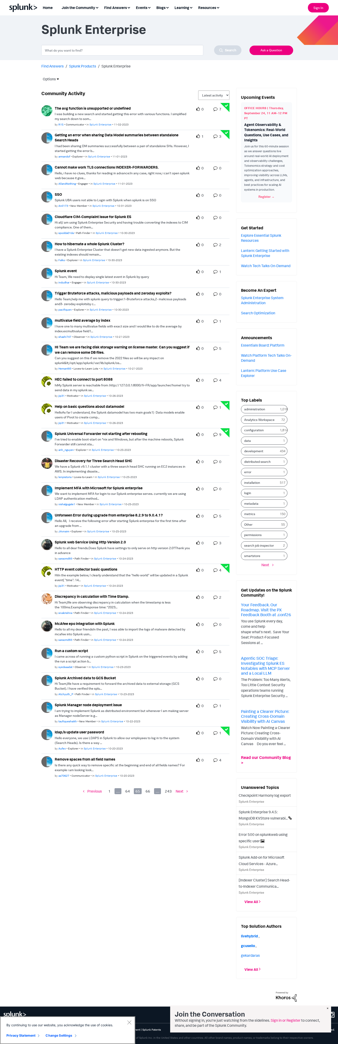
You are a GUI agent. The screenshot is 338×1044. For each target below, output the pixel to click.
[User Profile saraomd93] (46, 544)
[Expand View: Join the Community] (97, 7)
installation (252, 482)
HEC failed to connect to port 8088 (84, 379)
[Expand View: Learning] (191, 7)
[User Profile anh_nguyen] (46, 435)
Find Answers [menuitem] (115, 7)
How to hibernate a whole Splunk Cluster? (89, 244)
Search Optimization (258, 313)
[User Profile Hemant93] (46, 349)
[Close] (129, 1022)
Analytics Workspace (259, 420)
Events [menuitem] (141, 7)
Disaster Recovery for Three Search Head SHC (93, 460)
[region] (67, 1030)
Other (248, 524)
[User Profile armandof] (46, 137)
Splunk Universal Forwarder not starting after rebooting (101, 433)
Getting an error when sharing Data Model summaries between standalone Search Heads (116, 138)
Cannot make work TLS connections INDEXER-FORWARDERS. (107, 167)
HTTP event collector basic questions (86, 569)
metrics (249, 514)
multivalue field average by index (82, 320)
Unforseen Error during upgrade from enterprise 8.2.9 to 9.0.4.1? (109, 515)
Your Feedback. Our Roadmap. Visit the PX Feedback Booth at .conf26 (266, 609)
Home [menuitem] (48, 7)
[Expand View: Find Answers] (128, 7)
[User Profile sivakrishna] (46, 598)
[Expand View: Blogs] (167, 7)
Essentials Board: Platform (262, 345)
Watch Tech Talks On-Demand (265, 265)
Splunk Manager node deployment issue (88, 705)
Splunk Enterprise (100, 124)
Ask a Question (271, 50)
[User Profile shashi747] (46, 322)
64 (127, 791)
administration (254, 409)
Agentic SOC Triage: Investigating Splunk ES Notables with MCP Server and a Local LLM (265, 666)
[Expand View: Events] (149, 7)
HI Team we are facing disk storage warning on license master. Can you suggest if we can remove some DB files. (122, 350)
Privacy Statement (20, 1035)
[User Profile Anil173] (46, 196)
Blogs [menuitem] (161, 7)
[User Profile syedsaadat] (46, 652)
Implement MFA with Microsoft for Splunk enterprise (99, 488)
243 (168, 791)
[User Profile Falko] (46, 246)
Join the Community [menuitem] (78, 7)
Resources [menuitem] (207, 7)
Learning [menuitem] (182, 7)
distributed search (257, 462)
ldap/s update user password (79, 732)
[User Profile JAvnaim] (46, 517)
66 (148, 791)
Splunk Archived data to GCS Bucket (85, 678)
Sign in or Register (286, 1020)
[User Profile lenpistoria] (46, 463)
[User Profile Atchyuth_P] (46, 680)
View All (251, 901)
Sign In (318, 8)
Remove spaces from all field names (85, 759)
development (253, 451)
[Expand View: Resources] (218, 7)
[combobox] (141, 50)
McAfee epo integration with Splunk (85, 623)
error (247, 472)
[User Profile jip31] (46, 381)
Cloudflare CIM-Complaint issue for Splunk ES (93, 216)
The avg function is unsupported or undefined (93, 108)
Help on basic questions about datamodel (89, 406)
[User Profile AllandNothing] (46, 169)
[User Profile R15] (46, 110)
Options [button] (48, 79)
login (247, 493)
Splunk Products (82, 66)
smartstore (252, 556)
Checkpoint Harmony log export (265, 795)
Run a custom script (71, 650)
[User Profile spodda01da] (46, 218)
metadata (251, 503)
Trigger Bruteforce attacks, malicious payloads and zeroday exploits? (113, 293)
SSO (58, 194)
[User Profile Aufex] (46, 734)
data (247, 441)
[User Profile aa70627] (46, 761)
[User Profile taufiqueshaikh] (46, 707)
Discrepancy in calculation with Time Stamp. (92, 596)
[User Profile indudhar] (46, 273)
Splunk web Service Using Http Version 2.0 (90, 542)
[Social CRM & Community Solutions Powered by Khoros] (286, 996)
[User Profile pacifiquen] (46, 295)
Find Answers (52, 66)
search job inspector (259, 545)
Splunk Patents (151, 1029)
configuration (254, 430)
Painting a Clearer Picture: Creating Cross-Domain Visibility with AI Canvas (265, 716)
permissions (253, 535)
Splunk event (66, 270)
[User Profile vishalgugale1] (46, 490)
